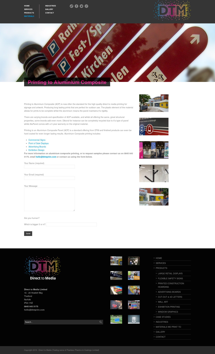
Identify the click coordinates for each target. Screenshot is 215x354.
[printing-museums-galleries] (153, 150)
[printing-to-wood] (134, 260)
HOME (27, 6)
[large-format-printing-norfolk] (116, 275)
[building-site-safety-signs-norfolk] (134, 304)
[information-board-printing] (116, 304)
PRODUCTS (29, 13)
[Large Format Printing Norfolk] (116, 290)
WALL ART (163, 301)
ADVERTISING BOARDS (169, 291)
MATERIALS (29, 16)
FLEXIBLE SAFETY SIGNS (170, 278)
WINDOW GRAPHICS (168, 311)
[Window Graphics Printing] (134, 290)
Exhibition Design (36, 149)
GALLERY (49, 9)
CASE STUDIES (163, 316)
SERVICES (28, 9)
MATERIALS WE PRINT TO (168, 326)
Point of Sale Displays (39, 143)
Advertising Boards (37, 146)
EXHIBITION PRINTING (169, 306)
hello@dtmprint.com (46, 156)
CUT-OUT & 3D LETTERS (170, 296)
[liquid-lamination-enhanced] (153, 173)
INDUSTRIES (50, 6)
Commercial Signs (37, 139)
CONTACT (49, 13)
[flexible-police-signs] (116, 319)
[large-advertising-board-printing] (153, 126)
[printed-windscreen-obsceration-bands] (134, 319)
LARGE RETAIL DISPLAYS (170, 273)
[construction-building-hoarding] (134, 275)
